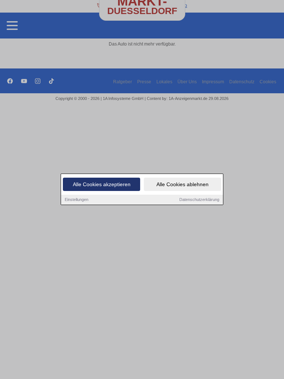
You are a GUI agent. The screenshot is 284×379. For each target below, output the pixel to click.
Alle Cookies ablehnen (182, 184)
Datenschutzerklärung (199, 199)
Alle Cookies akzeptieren (102, 184)
